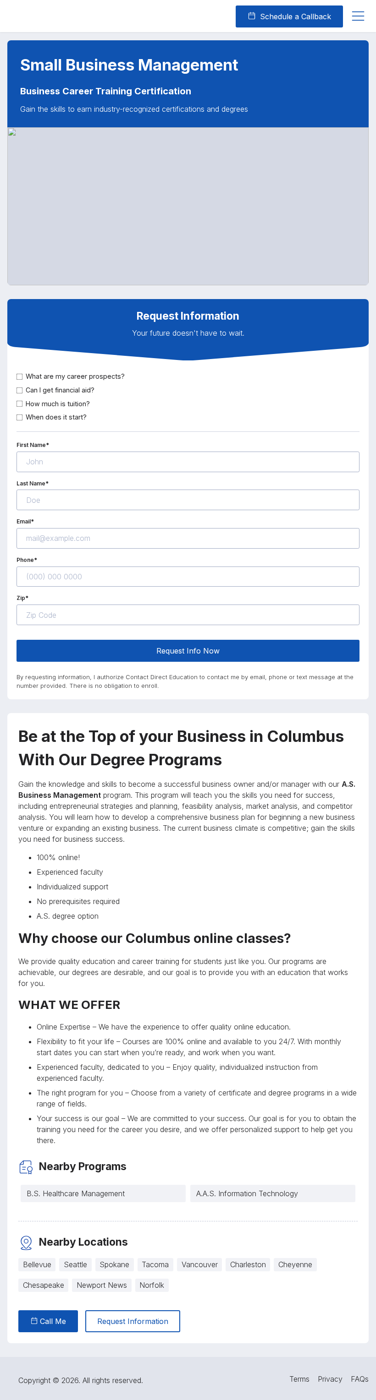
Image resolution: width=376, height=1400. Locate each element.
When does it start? (56, 417)
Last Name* (33, 483)
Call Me (52, 1321)
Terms (299, 1379)
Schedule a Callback (294, 16)
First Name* (33, 444)
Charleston (248, 1264)
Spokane (114, 1264)
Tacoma (155, 1264)
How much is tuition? (58, 404)
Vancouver (200, 1264)
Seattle (75, 1264)
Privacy (330, 1379)
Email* (25, 521)
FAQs (360, 1379)
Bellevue (37, 1264)
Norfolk (151, 1285)
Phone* (27, 559)
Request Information (132, 1321)
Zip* (22, 597)
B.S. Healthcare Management (76, 1193)
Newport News (102, 1285)
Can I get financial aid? (60, 390)
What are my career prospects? (75, 376)
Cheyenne (295, 1264)
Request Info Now (188, 650)
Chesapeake (43, 1285)
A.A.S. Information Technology (247, 1193)
